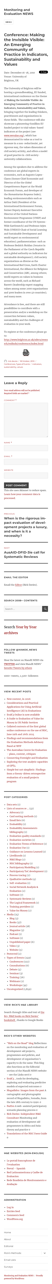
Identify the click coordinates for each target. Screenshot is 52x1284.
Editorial (8, 1246)
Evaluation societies (20, 839)
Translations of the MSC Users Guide (27, 1133)
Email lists (15, 820)
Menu (9, 22)
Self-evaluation (18, 883)
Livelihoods (16, 855)
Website (8, 470)
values (20, 367)
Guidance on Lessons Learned (26, 851)
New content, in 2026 (19, 699)
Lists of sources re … (18, 808)
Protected (12, 953)
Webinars (15, 981)
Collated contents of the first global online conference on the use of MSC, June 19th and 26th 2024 (27, 730)
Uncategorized (15, 989)
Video (13, 945)
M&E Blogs (15, 859)
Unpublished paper (20, 942)
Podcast (14, 934)
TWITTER (9, 664)
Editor (18, 584)
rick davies (12, 361)
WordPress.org (15, 1219)
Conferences (9, 364)
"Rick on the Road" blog (20, 1043)
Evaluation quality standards (25, 836)
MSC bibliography (19, 863)
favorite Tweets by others (18, 668)
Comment (10, 400)
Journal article (17, 926)
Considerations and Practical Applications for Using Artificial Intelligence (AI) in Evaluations (24, 706)
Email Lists (10, 1260)
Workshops (16, 985)
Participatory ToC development (27, 871)
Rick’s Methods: (12, 1253)
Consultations (17, 965)
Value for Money (19, 910)
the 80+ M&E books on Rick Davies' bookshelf (24, 1016)
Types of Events (23, 364)
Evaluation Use (18, 847)
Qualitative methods (21, 879)
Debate (13, 969)
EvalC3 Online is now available (23, 714)
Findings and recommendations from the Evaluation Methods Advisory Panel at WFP (27, 742)
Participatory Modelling (23, 867)
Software (14, 894)
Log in (10, 1207)
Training (14, 977)
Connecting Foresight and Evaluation (27, 757)
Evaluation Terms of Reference (26, 843)
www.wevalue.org (13, 135)
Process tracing (18, 875)
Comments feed (15, 1215)
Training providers (20, 906)
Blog (12, 918)
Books (13, 922)
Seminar (14, 973)
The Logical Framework (22, 902)
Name (8, 442)
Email (8, 456)
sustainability (10, 367)
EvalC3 (10, 1078)
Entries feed (13, 1211)
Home (7, 1232)
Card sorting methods (22, 816)
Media (10, 914)
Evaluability (16, 824)
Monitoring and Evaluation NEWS (18, 12)
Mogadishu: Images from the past (25, 1090)
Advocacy (15, 812)
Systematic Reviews (20, 898)
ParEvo (10, 1106)
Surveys (8, 1266)
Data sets (12, 804)
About (7, 1239)
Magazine (15, 930)
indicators (36, 364)
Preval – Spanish (16, 1168)
